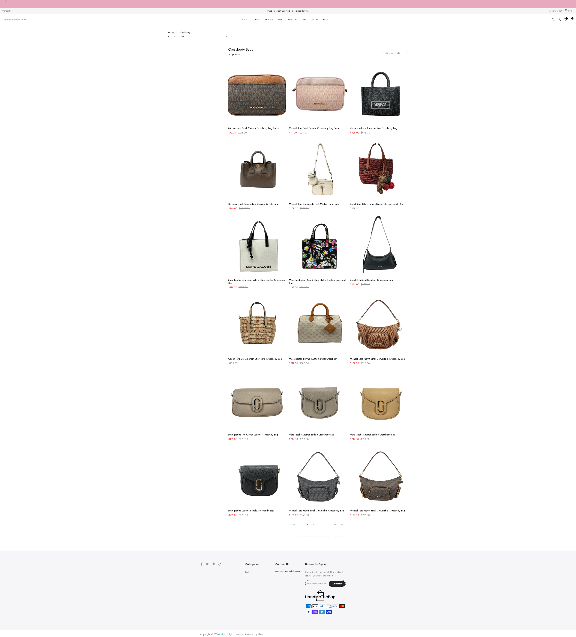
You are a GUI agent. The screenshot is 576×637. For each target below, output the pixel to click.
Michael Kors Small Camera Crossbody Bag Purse (253, 128)
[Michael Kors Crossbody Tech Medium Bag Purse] (318, 170)
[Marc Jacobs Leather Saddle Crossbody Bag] (318, 401)
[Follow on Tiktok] (219, 564)
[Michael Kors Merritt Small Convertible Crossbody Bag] (379, 325)
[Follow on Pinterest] (213, 564)
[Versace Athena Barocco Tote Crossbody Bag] (379, 94)
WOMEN (269, 19)
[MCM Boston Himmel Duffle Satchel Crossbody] (318, 325)
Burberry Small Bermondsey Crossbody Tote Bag (253, 204)
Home (171, 32)
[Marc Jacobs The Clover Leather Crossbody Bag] (257, 401)
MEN (280, 19)
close (3, 1)
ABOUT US (293, 19)
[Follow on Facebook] (201, 564)
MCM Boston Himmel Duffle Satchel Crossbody (313, 358)
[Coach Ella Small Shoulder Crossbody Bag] (379, 246)
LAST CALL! (328, 19)
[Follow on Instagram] (207, 564)
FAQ (305, 19)
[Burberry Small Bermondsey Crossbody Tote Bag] (257, 170)
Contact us (7, 11)
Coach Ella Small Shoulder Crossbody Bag (371, 280)
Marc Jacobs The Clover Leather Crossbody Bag (253, 434)
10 (334, 524)
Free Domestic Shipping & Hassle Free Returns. (288, 11)
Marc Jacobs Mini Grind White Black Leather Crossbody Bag (256, 282)
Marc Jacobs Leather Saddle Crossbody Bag (311, 434)
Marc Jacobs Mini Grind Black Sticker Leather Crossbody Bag (318, 282)
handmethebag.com (15, 20)
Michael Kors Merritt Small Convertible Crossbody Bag (377, 358)
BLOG (315, 19)
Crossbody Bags (184, 32)
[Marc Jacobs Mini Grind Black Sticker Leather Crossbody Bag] (318, 246)
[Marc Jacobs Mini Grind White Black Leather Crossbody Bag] (257, 246)
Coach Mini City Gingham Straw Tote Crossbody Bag (377, 204)
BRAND (245, 19)
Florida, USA (557, 11)
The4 (261, 634)
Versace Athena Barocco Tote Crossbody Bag (373, 128)
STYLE (257, 19)
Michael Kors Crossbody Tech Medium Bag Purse (314, 204)
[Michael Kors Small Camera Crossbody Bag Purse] (257, 94)
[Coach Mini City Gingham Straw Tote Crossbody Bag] (379, 170)
